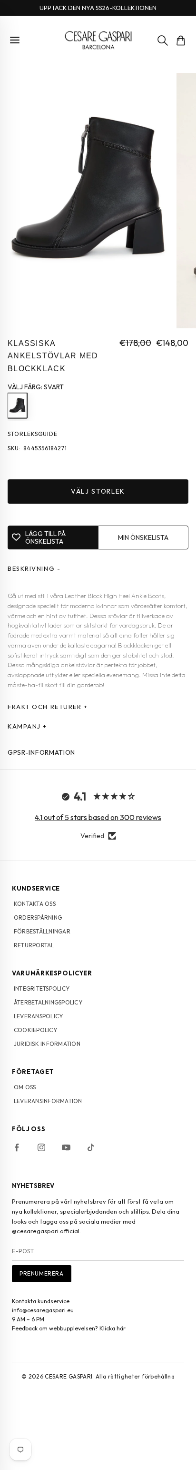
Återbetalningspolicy (48, 1002)
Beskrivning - (34, 568)
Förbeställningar (42, 931)
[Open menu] (14, 40)
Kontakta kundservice (40, 1301)
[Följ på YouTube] (66, 1147)
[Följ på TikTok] (91, 1147)
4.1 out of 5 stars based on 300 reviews (98, 817)
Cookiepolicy (35, 1030)
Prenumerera (42, 1273)
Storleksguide (32, 433)
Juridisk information (47, 1043)
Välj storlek (98, 491)
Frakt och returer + (48, 706)
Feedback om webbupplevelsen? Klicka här (69, 1328)
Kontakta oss (35, 903)
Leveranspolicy (38, 1016)
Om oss (25, 1087)
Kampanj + (27, 726)
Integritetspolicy (41, 988)
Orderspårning (38, 917)
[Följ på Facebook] (16, 1147)
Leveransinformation (48, 1101)
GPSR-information (41, 752)
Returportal (34, 945)
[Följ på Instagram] (41, 1147)
